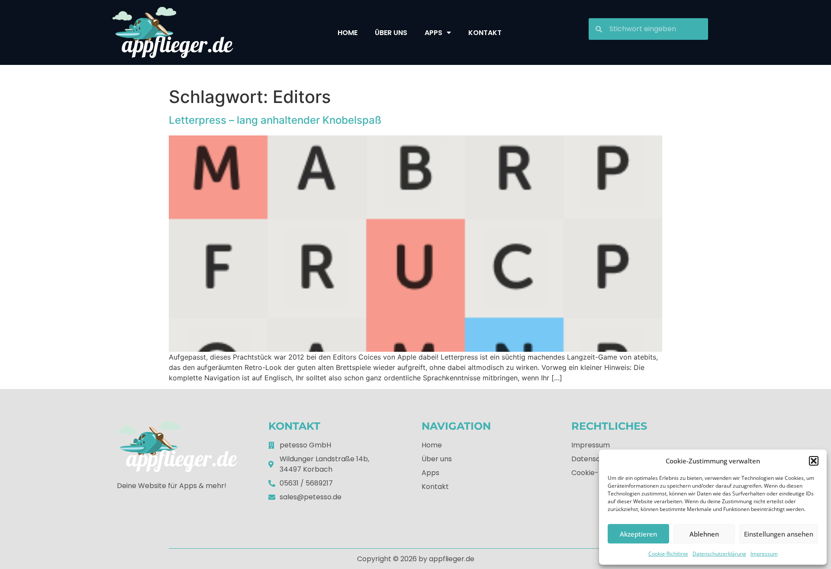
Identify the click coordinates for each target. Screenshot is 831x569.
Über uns (391, 33)
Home (348, 33)
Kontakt (485, 33)
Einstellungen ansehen (778, 534)
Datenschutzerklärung (719, 553)
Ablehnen (704, 534)
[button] (813, 460)
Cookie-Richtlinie (668, 553)
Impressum (764, 553)
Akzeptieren (638, 534)
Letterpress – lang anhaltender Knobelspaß (275, 120)
